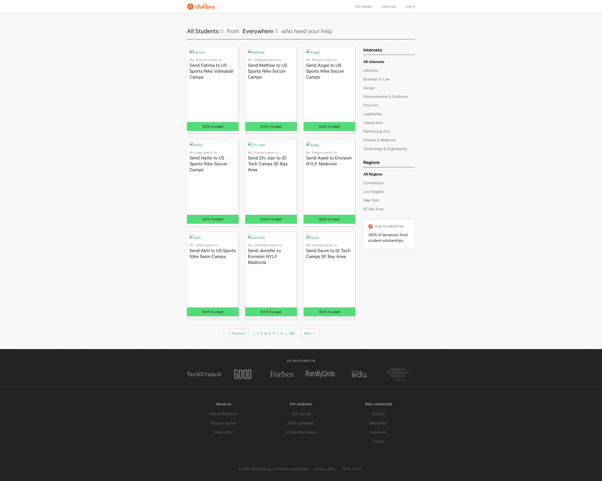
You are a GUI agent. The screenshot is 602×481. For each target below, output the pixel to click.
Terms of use (351, 469)
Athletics (370, 70)
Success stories (223, 423)
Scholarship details (301, 432)
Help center (223, 432)
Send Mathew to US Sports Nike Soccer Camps (267, 69)
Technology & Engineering (385, 149)
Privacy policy (325, 469)
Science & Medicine (379, 140)
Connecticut (373, 183)
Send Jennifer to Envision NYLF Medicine (265, 254)
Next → (310, 333)
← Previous (236, 333)
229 (292, 333)
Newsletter (378, 423)
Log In (410, 6)
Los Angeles (373, 191)
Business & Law (376, 79)
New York (371, 200)
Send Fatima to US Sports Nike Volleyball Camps (212, 69)
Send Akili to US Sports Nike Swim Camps (213, 251)
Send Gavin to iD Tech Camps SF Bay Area (328, 251)
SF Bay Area (373, 209)
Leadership (372, 114)
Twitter (378, 441)
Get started (301, 414)
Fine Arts (371, 105)
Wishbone (201, 6)
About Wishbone (223, 414)
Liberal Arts (373, 122)
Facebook (378, 432)
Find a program (300, 423)
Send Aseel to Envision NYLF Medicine (329, 159)
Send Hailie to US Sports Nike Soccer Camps (209, 161)
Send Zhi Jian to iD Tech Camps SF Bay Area (268, 161)
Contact (378, 414)
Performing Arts (376, 131)
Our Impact (363, 6)
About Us (388, 6)
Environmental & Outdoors (385, 96)
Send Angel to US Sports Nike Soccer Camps (325, 69)
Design (369, 88)
